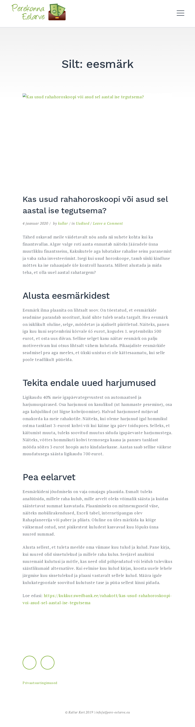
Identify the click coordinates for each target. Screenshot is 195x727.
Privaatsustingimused (40, 683)
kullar (63, 223)
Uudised (82, 223)
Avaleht (69, 26)
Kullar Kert (76, 712)
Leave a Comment (108, 223)
